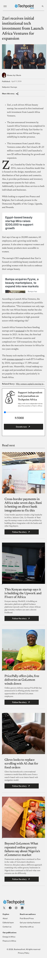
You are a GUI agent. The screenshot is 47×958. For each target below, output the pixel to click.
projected (20, 331)
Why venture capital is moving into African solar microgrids (30, 384)
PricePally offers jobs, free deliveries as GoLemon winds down (22, 680)
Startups (13, 87)
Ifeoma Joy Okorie (14, 75)
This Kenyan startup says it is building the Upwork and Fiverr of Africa (23, 593)
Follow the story (19, 532)
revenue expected (15, 359)
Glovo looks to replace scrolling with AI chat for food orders (21, 763)
